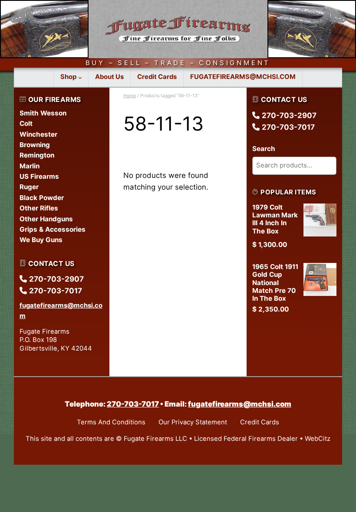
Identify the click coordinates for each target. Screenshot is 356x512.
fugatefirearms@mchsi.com (239, 404)
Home (129, 95)
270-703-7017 (133, 404)
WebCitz (317, 439)
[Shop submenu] (80, 77)
